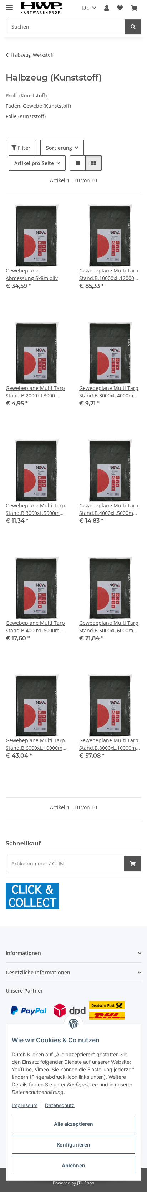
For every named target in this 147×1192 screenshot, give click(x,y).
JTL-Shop (85, 1183)
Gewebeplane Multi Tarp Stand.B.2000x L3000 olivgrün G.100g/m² (35, 392)
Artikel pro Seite (34, 163)
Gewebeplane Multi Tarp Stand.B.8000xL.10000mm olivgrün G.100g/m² (110, 744)
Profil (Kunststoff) (26, 95)
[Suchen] (133, 26)
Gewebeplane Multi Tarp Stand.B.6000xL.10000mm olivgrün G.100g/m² (36, 744)
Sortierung (59, 147)
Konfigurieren (73, 1145)
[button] (106, 8)
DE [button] (86, 8)
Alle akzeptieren (73, 1124)
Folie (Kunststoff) (26, 116)
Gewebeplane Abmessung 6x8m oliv (32, 274)
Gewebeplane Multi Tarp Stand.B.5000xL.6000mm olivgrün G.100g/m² (108, 626)
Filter (23, 147)
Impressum (24, 1105)
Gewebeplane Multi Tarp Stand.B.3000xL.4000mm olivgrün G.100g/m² (108, 392)
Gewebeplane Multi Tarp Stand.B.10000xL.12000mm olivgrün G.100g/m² (110, 274)
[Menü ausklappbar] (9, 4)
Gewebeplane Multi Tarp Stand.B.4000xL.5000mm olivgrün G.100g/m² (108, 509)
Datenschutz (60, 1105)
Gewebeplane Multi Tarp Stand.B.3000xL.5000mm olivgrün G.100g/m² (35, 509)
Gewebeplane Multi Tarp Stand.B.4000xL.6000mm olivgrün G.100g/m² (35, 626)
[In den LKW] (132, 863)
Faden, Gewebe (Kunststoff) (38, 105)
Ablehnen (73, 1165)
